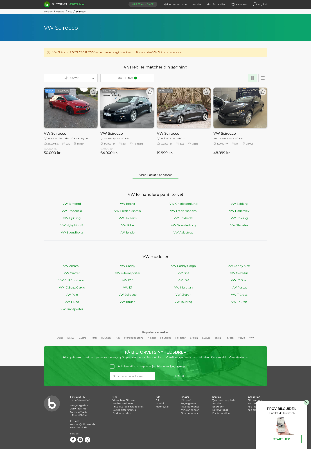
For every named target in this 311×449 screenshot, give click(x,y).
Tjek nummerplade (175, 4)
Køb (158, 396)
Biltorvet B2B (220, 409)
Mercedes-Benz (133, 337)
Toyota (229, 337)
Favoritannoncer (190, 406)
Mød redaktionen (122, 403)
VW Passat (239, 287)
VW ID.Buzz (239, 280)
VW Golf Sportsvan (71, 280)
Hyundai (106, 337)
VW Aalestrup (183, 232)
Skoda (194, 337)
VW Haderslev (239, 211)
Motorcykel (162, 406)
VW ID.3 (127, 280)
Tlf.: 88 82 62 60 (78, 414)
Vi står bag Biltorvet (124, 400)
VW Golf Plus (239, 273)
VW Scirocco (128, 294)
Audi (60, 337)
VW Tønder (128, 232)
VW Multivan (183, 287)
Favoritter (241, 4)
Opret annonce (143, 4)
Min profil (186, 400)
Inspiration (253, 396)
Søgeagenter (188, 403)
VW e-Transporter (127, 273)
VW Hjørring (72, 218)
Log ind (262, 4)
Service (216, 396)
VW (70, 11)
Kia (118, 337)
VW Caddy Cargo (183, 266)
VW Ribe (127, 225)
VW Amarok (71, 266)
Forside (48, 11)
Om (114, 396)
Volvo (241, 337)
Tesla (218, 337)
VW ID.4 (183, 280)
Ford (94, 337)
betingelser (177, 366)
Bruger (185, 396)
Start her (281, 439)
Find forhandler (216, 4)
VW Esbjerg (239, 203)
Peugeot (165, 337)
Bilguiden (218, 406)
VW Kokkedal (183, 218)
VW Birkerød (72, 203)
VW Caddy (127, 266)
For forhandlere (221, 413)
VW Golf (183, 273)
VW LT (127, 287)
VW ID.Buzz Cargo (72, 287)
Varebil (60, 11)
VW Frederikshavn (127, 211)
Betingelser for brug (124, 409)
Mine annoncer (190, 409)
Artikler (196, 4)
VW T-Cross (239, 294)
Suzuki (206, 337)
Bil (157, 400)
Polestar (180, 337)
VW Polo (72, 294)
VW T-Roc (72, 302)
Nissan (152, 337)
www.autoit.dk (78, 427)
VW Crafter (72, 273)
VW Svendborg (72, 232)
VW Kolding (239, 218)
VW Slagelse (239, 225)
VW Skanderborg (183, 225)
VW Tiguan (128, 302)
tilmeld (178, 375)
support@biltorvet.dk (82, 424)
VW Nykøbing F (71, 225)
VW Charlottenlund (183, 203)
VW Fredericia (72, 211)
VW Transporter (71, 309)
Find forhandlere (122, 413)
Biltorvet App (255, 400)
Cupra (82, 337)
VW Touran (239, 302)
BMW (71, 337)
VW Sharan (183, 294)
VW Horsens (128, 218)
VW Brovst (127, 203)
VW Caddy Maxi (239, 266)
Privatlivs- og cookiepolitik (127, 406)
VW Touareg (183, 302)
